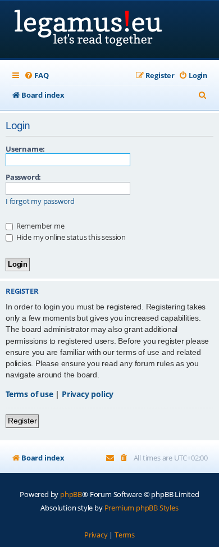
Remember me (40, 226)
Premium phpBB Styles (141, 508)
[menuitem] (36, 75)
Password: (23, 177)
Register (22, 420)
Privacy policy (87, 394)
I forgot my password (40, 201)
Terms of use (29, 394)
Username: (25, 149)
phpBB (71, 494)
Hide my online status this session (70, 237)
